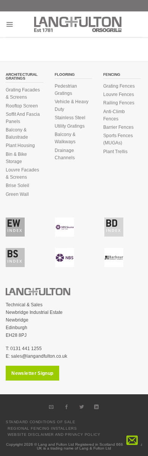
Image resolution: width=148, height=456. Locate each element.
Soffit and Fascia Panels (23, 118)
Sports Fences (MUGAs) (118, 139)
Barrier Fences (118, 127)
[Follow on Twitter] (81, 407)
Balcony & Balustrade (17, 133)
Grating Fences (119, 86)
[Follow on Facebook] (66, 407)
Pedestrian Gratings (66, 89)
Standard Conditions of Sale (41, 422)
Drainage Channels (65, 154)
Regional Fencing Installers (42, 428)
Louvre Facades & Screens (22, 173)
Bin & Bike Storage (16, 158)
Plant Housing (20, 145)
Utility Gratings (70, 126)
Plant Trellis (115, 151)
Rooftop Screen (22, 106)
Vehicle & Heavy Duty (71, 105)
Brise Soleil (17, 185)
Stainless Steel (70, 117)
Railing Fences (118, 103)
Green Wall (17, 194)
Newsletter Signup (32, 373)
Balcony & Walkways (65, 138)
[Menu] (9, 24)
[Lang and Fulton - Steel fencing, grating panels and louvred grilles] (78, 24)
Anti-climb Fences (114, 115)
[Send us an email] (51, 407)
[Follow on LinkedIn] (96, 407)
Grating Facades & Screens (23, 93)
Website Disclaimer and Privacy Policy (54, 434)
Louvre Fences (118, 94)
